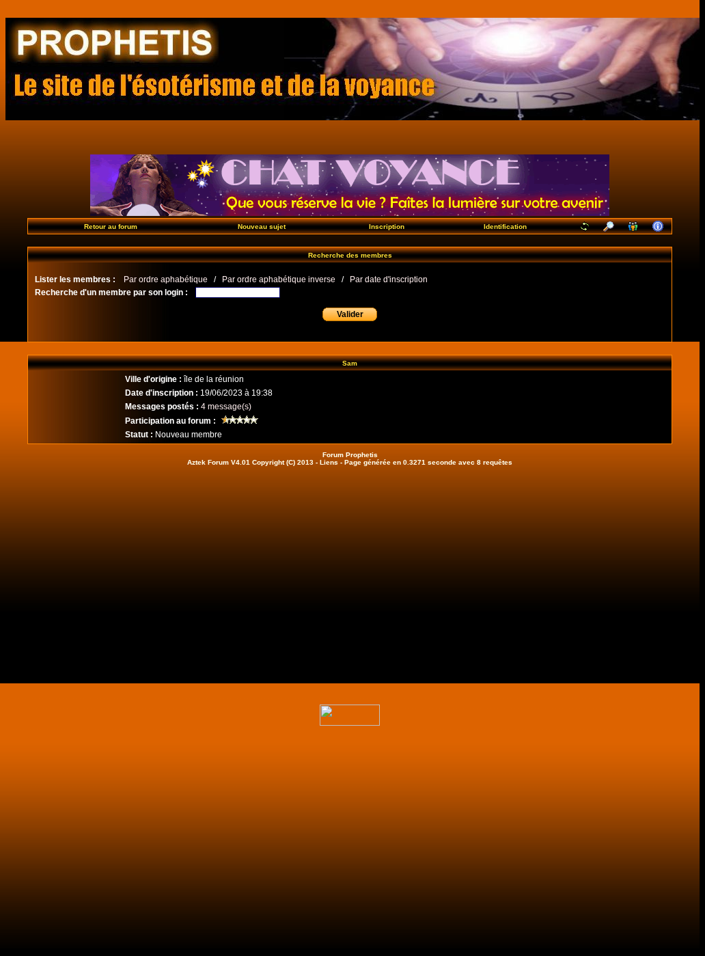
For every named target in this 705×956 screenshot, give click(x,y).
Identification (505, 226)
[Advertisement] (349, 574)
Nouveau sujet (262, 226)
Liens (329, 462)
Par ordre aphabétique (166, 279)
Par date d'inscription (389, 279)
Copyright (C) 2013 (283, 462)
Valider (350, 314)
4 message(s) (226, 406)
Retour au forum (110, 226)
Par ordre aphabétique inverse (278, 279)
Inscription (386, 226)
